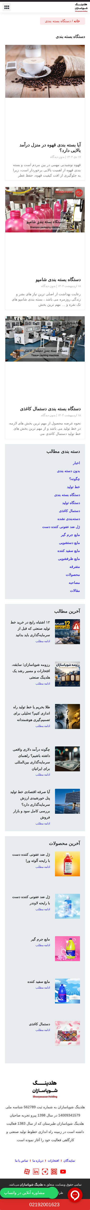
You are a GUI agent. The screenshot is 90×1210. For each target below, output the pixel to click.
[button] (6, 7)
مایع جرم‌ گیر (40, 939)
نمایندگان (69, 1160)
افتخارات (53, 1160)
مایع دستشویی (69, 543)
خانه (77, 21)
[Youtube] (63, 1172)
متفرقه (75, 567)
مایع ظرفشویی (69, 559)
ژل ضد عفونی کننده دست (61, 527)
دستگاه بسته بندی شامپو (58, 279)
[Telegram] (45, 1172)
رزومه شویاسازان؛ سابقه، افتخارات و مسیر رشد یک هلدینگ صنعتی (31, 671)
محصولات (73, 575)
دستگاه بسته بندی (67, 495)
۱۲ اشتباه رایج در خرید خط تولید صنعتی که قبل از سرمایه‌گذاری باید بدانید (30, 628)
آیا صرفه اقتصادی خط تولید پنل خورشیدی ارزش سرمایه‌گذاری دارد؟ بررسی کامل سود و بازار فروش (30, 804)
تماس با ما (21, 1160)
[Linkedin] (36, 1172)
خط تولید (73, 487)
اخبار (76, 463)
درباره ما (37, 1160)
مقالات (75, 591)
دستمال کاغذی (69, 511)
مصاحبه (74, 583)
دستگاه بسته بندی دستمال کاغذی (50, 408)
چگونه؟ (74, 479)
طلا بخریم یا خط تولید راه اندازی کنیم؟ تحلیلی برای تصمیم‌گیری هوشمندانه (31, 713)
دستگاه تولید (71, 503)
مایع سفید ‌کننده (69, 551)
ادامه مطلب (43, 641)
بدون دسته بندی (68, 471)
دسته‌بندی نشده (69, 519)
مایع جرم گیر (70, 535)
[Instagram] (54, 1172)
